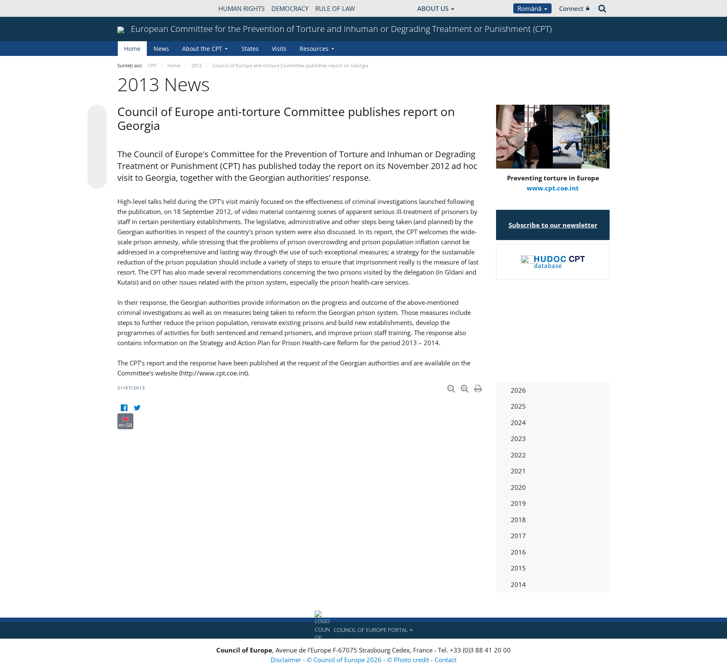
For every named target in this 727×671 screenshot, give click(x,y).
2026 (518, 390)
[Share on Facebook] (97, 147)
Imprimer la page (478, 386)
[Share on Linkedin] (97, 163)
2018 (518, 519)
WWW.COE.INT (138, 8)
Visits (279, 49)
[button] (363, 630)
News (161, 49)
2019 (518, 503)
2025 (518, 406)
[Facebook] (123, 408)
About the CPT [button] (202, 49)
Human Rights (241, 8)
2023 (518, 438)
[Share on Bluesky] (97, 115)
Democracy (289, 8)
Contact (445, 659)
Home (132, 49)
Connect (571, 8)
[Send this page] (97, 179)
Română (530, 8)
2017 (518, 535)
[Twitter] (136, 408)
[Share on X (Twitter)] (97, 131)
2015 (518, 568)
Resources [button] (314, 49)
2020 (518, 487)
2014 (518, 584)
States (250, 49)
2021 (518, 471)
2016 (518, 552)
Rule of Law (335, 8)
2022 (518, 455)
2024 (518, 422)
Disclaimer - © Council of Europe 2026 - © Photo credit (351, 659)
